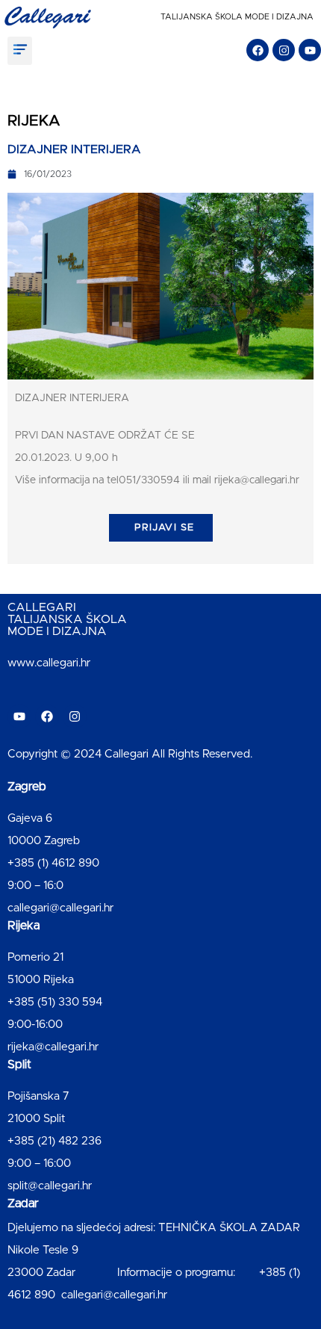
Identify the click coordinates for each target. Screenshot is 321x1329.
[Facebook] (257, 50)
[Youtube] (310, 50)
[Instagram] (283, 50)
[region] (160, 1201)
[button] (19, 51)
